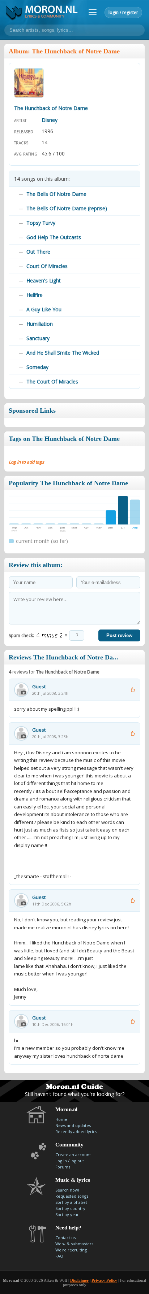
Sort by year (67, 1214)
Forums (62, 1167)
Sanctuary (38, 338)
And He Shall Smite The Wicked (62, 352)
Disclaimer (79, 1280)
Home (61, 1119)
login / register (123, 12)
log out (77, 1160)
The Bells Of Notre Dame (56, 193)
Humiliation (39, 323)
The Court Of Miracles (52, 381)
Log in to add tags (26, 462)
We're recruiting (71, 1250)
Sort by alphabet (71, 1202)
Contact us (65, 1237)
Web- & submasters (74, 1243)
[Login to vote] (132, 689)
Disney (50, 120)
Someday (37, 367)
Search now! (67, 1190)
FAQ (59, 1256)
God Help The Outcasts (53, 237)
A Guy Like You (43, 309)
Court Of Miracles (47, 266)
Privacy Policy (104, 1280)
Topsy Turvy (40, 222)
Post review (119, 635)
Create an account (73, 1154)
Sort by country (70, 1208)
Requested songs (71, 1196)
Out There (38, 251)
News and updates (73, 1125)
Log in (61, 1160)
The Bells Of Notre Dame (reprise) (66, 208)
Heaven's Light (43, 280)
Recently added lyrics (76, 1131)
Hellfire (34, 294)
